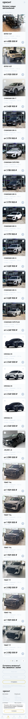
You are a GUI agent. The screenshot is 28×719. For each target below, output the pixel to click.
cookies (14, 706)
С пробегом (5, 697)
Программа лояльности (19, 700)
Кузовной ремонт (18, 697)
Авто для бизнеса (6, 700)
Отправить (14, 682)
